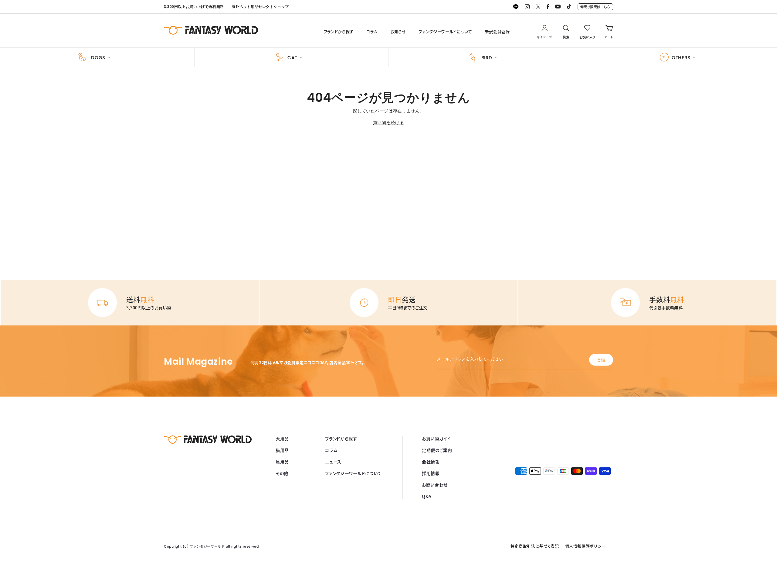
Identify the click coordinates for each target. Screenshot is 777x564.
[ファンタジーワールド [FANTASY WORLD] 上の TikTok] (569, 7)
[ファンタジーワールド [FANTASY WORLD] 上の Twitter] (538, 7)
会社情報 (431, 461)
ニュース (333, 461)
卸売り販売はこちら (595, 6)
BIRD (486, 57)
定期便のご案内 (437, 450)
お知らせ (398, 31)
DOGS (98, 57)
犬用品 (282, 438)
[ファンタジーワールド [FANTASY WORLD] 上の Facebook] (548, 7)
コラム (372, 31)
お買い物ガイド (436, 438)
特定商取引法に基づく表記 (535, 546)
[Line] (516, 7)
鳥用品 (282, 461)
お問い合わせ (435, 485)
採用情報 (431, 473)
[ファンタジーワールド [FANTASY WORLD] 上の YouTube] (558, 7)
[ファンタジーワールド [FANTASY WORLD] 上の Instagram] (527, 7)
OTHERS (681, 57)
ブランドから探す (339, 31)
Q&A (427, 496)
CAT (292, 57)
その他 (282, 473)
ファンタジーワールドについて (445, 31)
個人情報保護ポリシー (585, 546)
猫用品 (282, 450)
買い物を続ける (388, 122)
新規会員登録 (497, 31)
